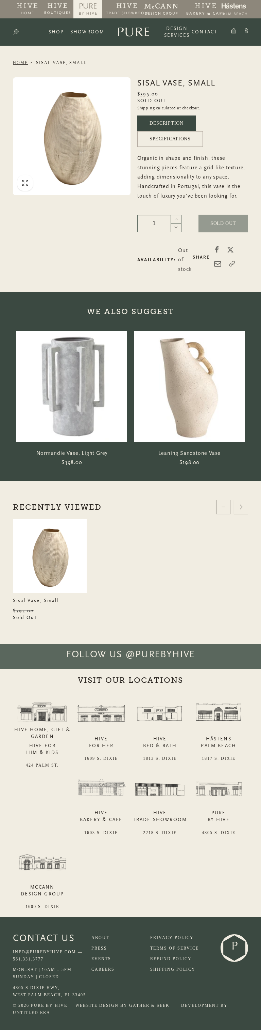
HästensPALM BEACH (218, 742)
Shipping (146, 108)
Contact (205, 32)
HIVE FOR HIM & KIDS (42, 749)
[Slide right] (241, 507)
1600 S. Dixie (42, 907)
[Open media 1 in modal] (71, 136)
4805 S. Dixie (219, 833)
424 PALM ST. (42, 765)
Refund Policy (171, 959)
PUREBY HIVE (219, 816)
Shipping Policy (172, 969)
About (100, 938)
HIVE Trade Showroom (160, 816)
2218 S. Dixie (160, 833)
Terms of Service (174, 948)
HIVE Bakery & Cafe (101, 816)
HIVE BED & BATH (160, 742)
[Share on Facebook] (216, 249)
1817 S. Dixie (219, 758)
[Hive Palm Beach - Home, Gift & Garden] (27, 9)
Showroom (87, 32)
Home (20, 63)
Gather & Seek (149, 1005)
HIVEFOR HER (101, 742)
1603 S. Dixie (101, 833)
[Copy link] (232, 263)
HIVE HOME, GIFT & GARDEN (42, 733)
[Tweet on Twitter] (230, 249)
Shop (56, 32)
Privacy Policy (172, 938)
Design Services (177, 32)
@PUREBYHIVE (160, 654)
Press (99, 948)
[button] (16, 32)
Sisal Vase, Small (61, 63)
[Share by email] (217, 264)
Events (101, 959)
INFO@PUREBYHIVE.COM (44, 952)
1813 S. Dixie (160, 758)
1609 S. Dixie (101, 758)
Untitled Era (31, 1013)
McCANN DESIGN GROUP (42, 890)
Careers (103, 969)
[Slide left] (223, 507)
